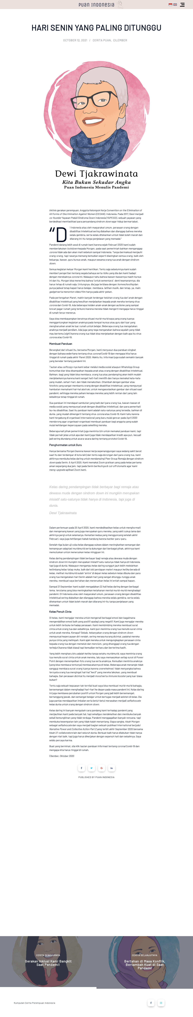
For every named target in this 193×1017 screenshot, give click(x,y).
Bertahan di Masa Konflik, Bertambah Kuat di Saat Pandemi (144, 964)
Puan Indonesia (96, 5)
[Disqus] (96, 813)
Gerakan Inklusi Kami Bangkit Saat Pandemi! (48, 962)
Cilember (120, 40)
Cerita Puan (102, 40)
